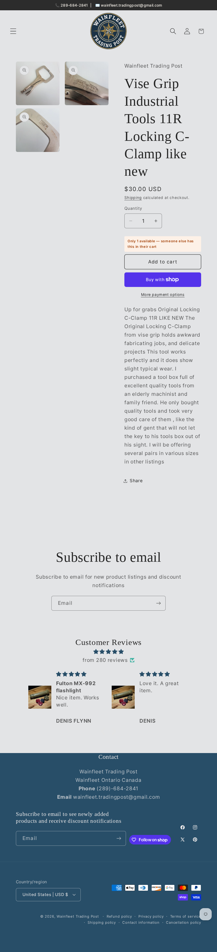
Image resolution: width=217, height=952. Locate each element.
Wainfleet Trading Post (78, 916)
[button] (13, 31)
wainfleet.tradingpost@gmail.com (131, 5)
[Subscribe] (158, 603)
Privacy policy (151, 916)
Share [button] (136, 480)
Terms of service (185, 916)
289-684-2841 (74, 5)
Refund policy (119, 916)
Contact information (141, 922)
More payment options (163, 294)
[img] (108, 651)
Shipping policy (102, 922)
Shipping (133, 197)
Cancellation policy (183, 922)
